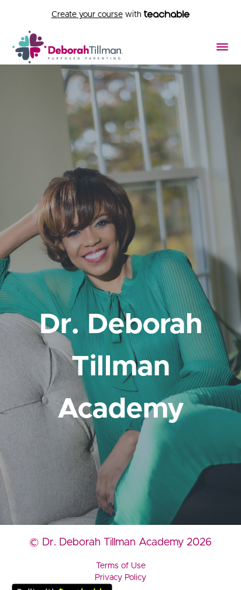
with (97, 15)
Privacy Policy (120, 578)
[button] (222, 47)
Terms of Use (121, 566)
